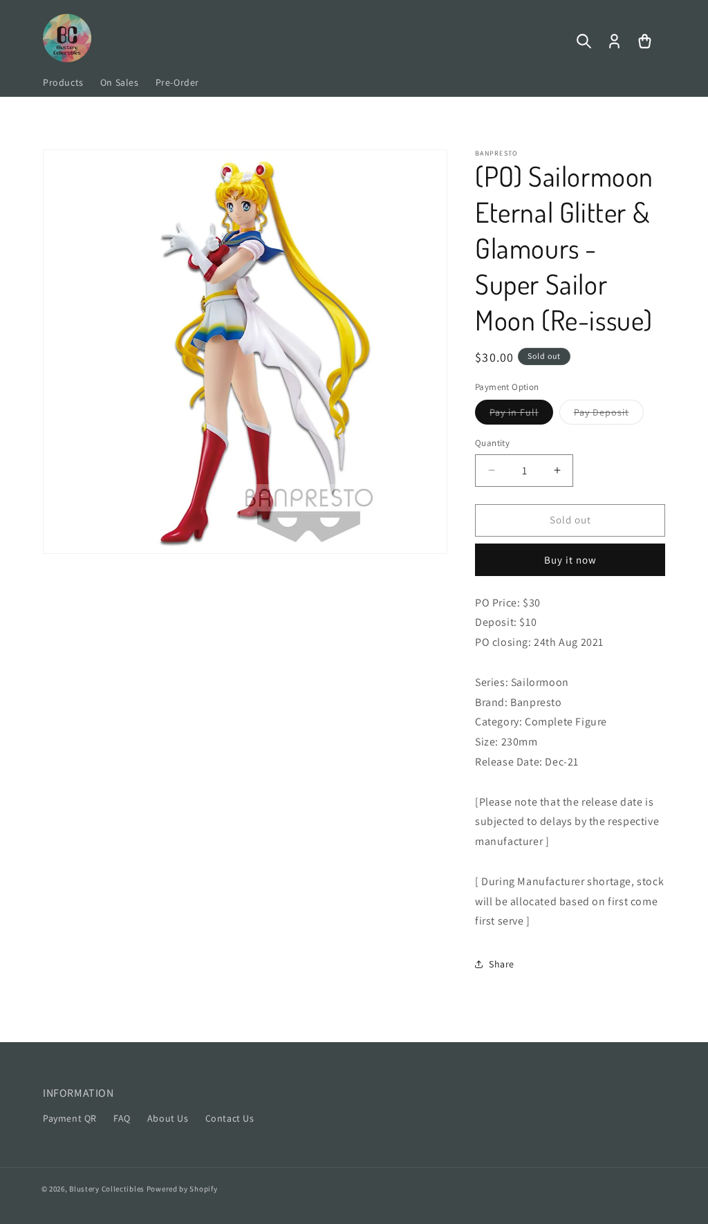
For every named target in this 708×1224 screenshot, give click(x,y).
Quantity (492, 443)
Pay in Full (521, 415)
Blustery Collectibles (107, 1189)
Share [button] (501, 964)
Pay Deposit (609, 415)
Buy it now (570, 559)
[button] (583, 41)
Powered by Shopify (182, 1189)
